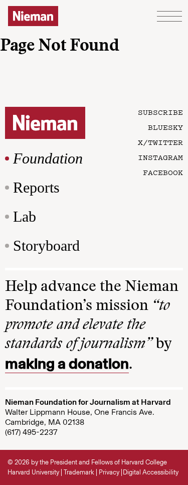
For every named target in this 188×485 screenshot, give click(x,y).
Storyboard (46, 245)
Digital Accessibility (150, 472)
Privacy (109, 472)
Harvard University (33, 472)
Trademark (79, 472)
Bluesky (165, 126)
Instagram (160, 157)
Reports (36, 187)
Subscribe (160, 111)
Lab (24, 216)
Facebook (163, 172)
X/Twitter (160, 141)
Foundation (48, 158)
